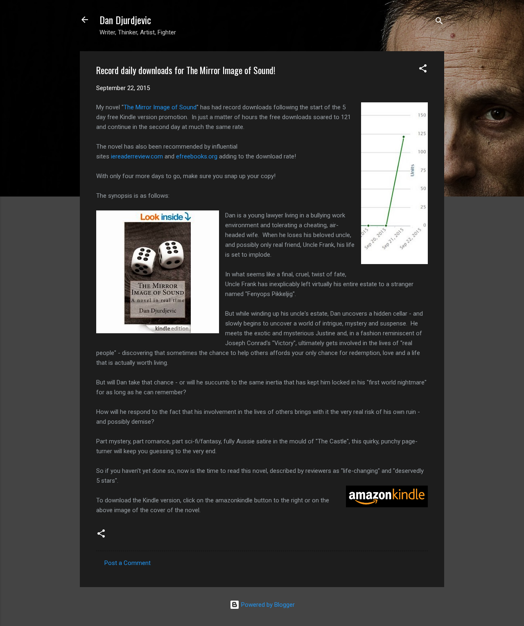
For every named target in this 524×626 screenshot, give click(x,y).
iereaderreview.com (137, 156)
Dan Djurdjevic (125, 19)
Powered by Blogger (267, 604)
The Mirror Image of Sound (160, 107)
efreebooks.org (196, 156)
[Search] (439, 22)
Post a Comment (127, 563)
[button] (423, 69)
